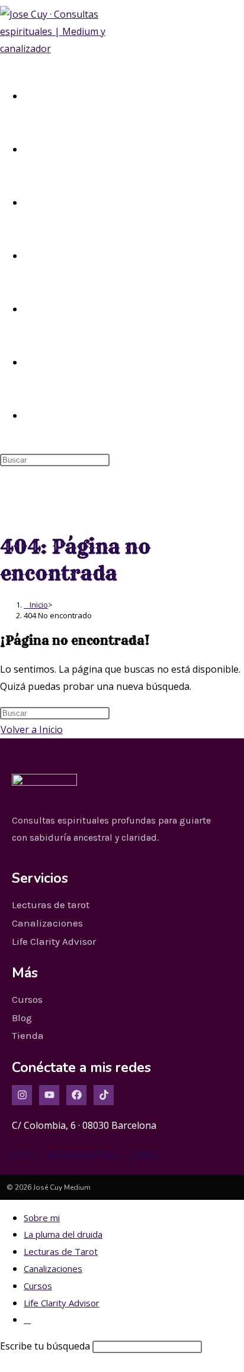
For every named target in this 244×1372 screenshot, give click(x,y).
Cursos (38, 1286)
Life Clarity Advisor (61, 1303)
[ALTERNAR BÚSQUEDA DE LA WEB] (28, 415)
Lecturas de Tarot (61, 1251)
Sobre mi (42, 1217)
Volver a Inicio (32, 729)
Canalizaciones (53, 1268)
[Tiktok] (104, 1095)
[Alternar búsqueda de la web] (27, 1319)
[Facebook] (76, 1095)
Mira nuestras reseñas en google (86, 1154)
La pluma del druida (63, 1234)
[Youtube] (49, 1095)
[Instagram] (22, 1095)
